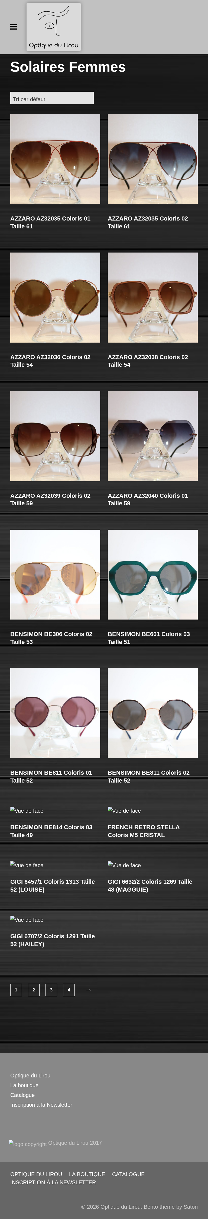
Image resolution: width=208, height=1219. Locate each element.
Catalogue (22, 1095)
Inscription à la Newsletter (41, 1105)
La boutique (24, 1085)
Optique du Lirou (30, 1075)
